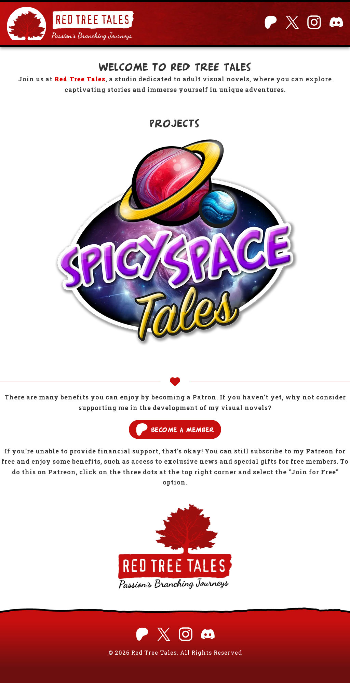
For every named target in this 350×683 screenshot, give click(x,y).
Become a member (183, 429)
